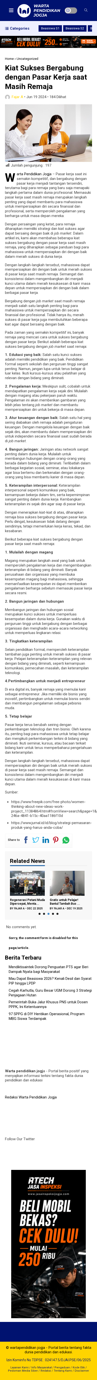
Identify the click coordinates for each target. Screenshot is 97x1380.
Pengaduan (62, 1367)
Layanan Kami (19, 1367)
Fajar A (17, 97)
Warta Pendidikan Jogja (34, 174)
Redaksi (46, 1370)
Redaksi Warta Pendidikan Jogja (31, 1097)
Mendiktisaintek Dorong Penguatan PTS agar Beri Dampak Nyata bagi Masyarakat (48, 969)
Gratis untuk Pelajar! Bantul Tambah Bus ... (65, 901)
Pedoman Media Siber (23, 1370)
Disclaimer (82, 1370)
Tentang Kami (63, 1370)
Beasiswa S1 (50, 28)
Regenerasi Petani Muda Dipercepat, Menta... (27, 901)
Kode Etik (79, 1367)
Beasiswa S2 (75, 28)
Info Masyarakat (41, 1367)
